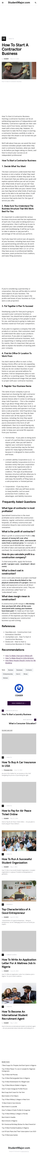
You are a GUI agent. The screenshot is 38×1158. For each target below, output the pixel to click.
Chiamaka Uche (8, 770)
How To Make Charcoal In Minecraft (18, 656)
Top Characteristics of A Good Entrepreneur (16, 911)
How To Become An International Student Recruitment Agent (14, 1015)
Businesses (19, 670)
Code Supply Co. (25, 1151)
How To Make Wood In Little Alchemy (19, 658)
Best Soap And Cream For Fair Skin (13, 1092)
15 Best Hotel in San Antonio (11, 1103)
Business (10, 670)
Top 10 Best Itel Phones (10, 1075)
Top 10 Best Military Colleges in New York (16, 1099)
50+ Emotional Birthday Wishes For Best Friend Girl (19, 1124)
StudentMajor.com (19, 2)
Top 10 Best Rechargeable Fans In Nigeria (16, 1078)
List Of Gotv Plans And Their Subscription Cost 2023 (19, 1131)
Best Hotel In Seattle (8, 1117)
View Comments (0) (18, 703)
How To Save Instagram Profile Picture (14, 1089)
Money (25, 674)
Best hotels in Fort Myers (10, 1096)
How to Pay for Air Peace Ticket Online (16, 812)
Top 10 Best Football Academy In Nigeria (15, 1128)
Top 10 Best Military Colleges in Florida (15, 1114)
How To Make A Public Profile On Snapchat (16, 1110)
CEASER (6, 59)
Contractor (29, 670)
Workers (5, 678)
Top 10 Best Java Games (10, 1135)
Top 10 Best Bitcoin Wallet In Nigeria (14, 1085)
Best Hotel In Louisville (9, 1107)
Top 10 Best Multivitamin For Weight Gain (16, 1082)
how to (18, 674)
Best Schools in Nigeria (9, 1121)
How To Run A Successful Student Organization (17, 860)
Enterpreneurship (8, 674)
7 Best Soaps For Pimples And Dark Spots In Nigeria (19, 1065)
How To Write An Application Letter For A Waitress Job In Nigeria (19, 963)
